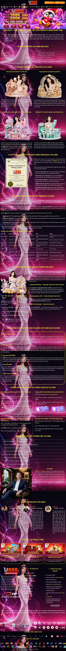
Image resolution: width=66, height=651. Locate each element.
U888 (4, 35)
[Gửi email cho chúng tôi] (58, 606)
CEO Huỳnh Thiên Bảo (40, 471)
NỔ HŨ (16, 6)
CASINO (27, 6)
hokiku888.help (14, 586)
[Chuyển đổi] (2, 441)
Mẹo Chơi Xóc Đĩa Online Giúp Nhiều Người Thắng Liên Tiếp (33, 556)
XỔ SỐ (39, 6)
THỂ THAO (33, 6)
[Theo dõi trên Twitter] (56, 606)
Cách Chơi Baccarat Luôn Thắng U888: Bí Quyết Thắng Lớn (55, 556)
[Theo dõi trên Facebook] (51, 606)
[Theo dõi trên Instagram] (54, 606)
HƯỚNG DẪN (10, 6)
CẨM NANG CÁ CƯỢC (59, 6)
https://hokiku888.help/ (18, 396)
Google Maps (49, 596)
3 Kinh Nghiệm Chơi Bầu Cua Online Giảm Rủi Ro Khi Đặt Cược (11, 556)
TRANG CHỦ (5, 6)
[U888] (33, 3)
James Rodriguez (59, 577)
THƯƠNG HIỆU (50, 6)
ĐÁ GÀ (44, 6)
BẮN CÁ (21, 6)
